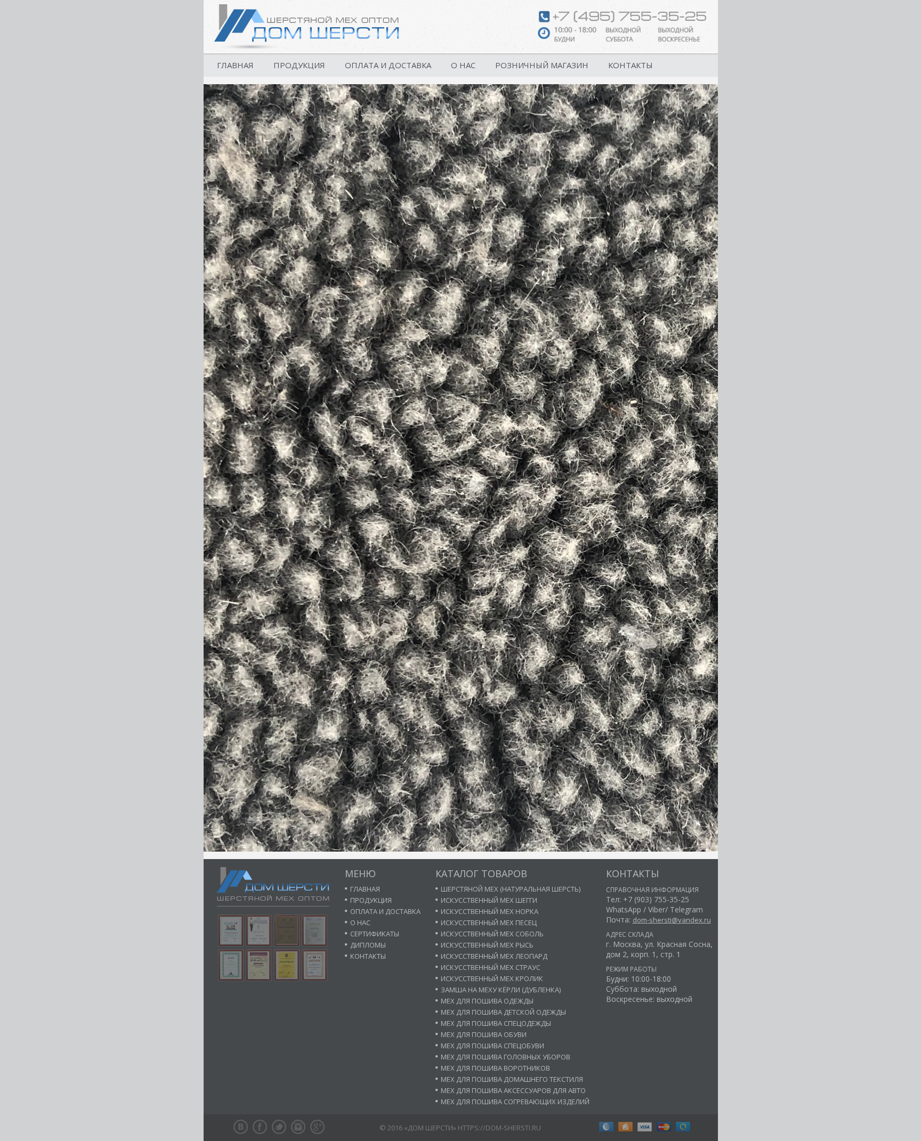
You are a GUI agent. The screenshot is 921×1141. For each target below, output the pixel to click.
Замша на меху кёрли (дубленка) (501, 989)
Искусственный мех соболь (492, 933)
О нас (463, 65)
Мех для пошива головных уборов (505, 1057)
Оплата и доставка (388, 65)
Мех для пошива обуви (484, 1034)
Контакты (630, 65)
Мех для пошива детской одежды (503, 1012)
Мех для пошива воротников (495, 1068)
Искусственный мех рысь (487, 945)
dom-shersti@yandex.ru (672, 920)
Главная (235, 65)
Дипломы (368, 945)
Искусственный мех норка (489, 911)
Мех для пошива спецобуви (492, 1045)
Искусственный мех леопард (494, 956)
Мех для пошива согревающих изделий (515, 1101)
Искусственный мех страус (490, 967)
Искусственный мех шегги (489, 900)
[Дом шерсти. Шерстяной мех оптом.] (306, 26)
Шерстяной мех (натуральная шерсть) (510, 889)
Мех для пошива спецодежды (496, 1023)
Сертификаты (374, 933)
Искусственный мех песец (489, 922)
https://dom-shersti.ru (499, 1127)
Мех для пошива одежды (487, 1001)
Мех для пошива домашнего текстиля (512, 1079)
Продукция (299, 65)
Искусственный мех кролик (492, 978)
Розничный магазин (541, 65)
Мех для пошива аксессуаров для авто (513, 1090)
